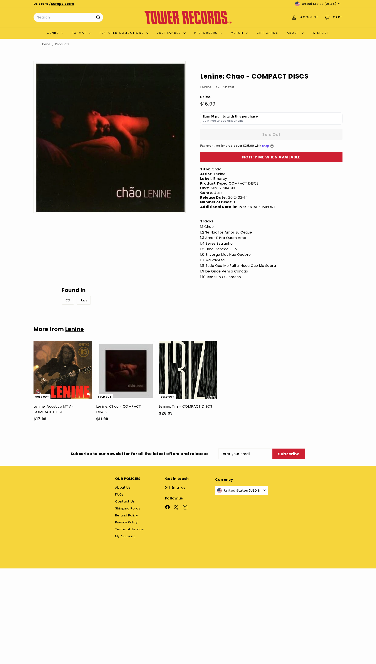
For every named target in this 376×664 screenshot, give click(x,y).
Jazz (83, 300)
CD (67, 300)
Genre (53, 33)
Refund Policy (126, 515)
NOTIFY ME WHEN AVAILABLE (271, 157)
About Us (123, 487)
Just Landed (169, 33)
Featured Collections (122, 33)
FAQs (119, 494)
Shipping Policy (127, 508)
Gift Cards (267, 33)
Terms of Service (129, 529)
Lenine (206, 87)
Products (62, 44)
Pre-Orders (206, 33)
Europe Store (62, 4)
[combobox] (68, 17)
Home (45, 44)
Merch (238, 33)
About (293, 33)
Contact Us (125, 501)
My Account (125, 536)
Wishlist (320, 33)
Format (80, 33)
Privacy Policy (126, 522)
